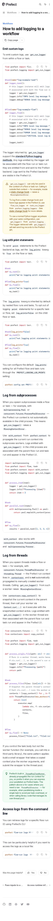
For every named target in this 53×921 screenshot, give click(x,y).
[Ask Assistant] (46, 66)
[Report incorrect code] (37, 66)
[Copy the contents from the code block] (42, 66)
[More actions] (49, 4)
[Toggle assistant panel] (45, 4)
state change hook (20, 192)
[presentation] (26, 104)
